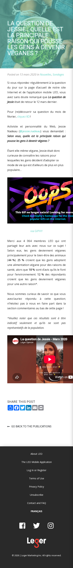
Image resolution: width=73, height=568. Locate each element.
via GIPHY (36, 231)
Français (36, 511)
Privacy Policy (36, 486)
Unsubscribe (36, 494)
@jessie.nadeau (30, 131)
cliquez (23, 116)
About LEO (36, 453)
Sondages (58, 74)
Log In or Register (36, 470)
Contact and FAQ (36, 503)
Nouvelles (45, 74)
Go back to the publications (31, 426)
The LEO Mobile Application (36, 462)
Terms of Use (36, 478)
